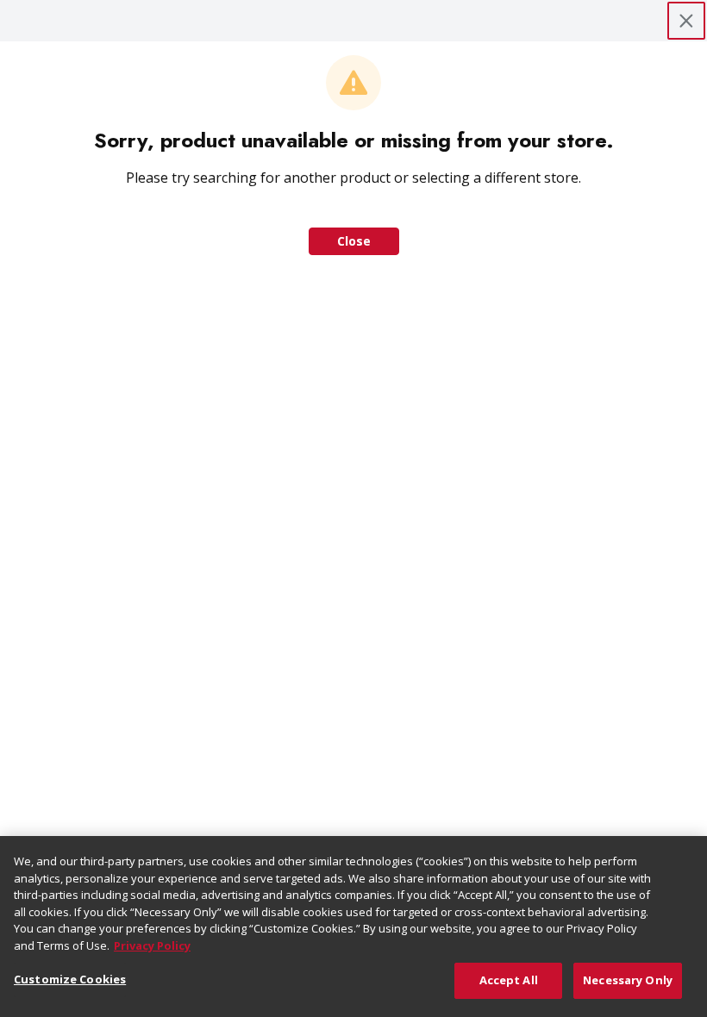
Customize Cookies (70, 979)
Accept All (508, 980)
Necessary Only (628, 980)
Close (354, 241)
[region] (353, 926)
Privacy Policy (152, 945)
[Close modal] (686, 20)
